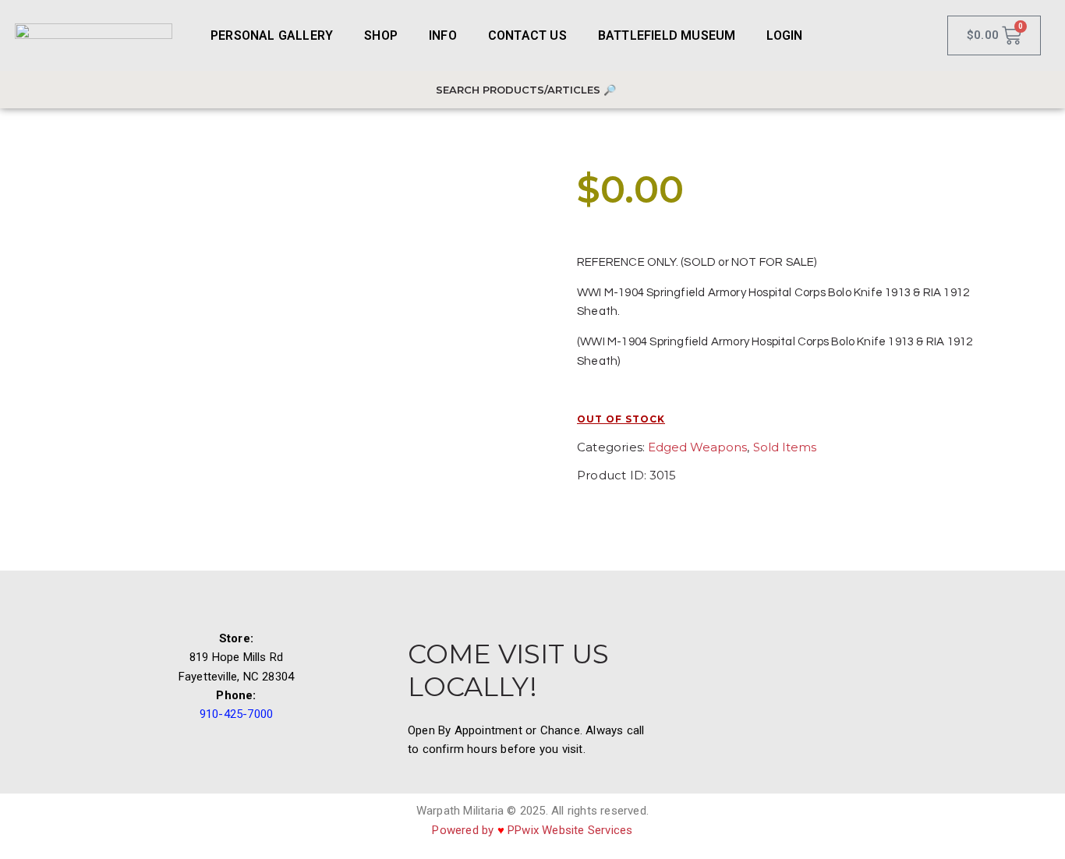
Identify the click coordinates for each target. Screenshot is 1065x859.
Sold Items (784, 447)
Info (443, 35)
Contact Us (527, 35)
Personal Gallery (272, 35)
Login (784, 35)
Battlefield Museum (667, 35)
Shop (381, 35)
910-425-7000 (236, 714)
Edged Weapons (697, 447)
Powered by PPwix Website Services (532, 830)
